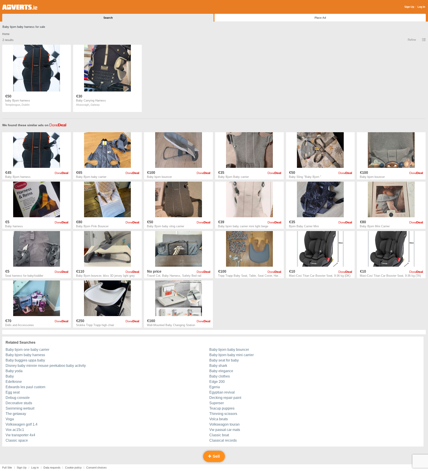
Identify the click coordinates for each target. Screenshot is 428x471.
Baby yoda (14, 371)
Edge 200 (217, 382)
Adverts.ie (19, 7)
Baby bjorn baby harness (25, 355)
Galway (95, 104)
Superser (216, 403)
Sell (216, 456)
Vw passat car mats (224, 430)
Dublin (26, 104)
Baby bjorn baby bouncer (229, 349)
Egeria (214, 387)
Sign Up (409, 6)
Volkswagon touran (224, 424)
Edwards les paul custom (25, 387)
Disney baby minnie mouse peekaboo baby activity (46, 365)
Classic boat (219, 435)
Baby (10, 376)
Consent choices (96, 467)
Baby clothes (219, 376)
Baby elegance (221, 371)
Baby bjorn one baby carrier (27, 349)
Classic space (17, 440)
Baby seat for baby (224, 360)
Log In (421, 6)
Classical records (223, 440)
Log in (35, 467)
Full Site (7, 467)
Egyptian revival (222, 392)
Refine (412, 39)
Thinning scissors (223, 414)
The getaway (16, 414)
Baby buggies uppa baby (25, 360)
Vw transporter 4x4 (20, 435)
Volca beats (218, 419)
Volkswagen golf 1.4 (21, 424)
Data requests (51, 467)
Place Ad (320, 17)
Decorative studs (19, 403)
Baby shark (218, 365)
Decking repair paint (225, 398)
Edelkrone (14, 382)
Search (108, 17)
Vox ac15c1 (15, 430)
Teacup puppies (222, 408)
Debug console (18, 398)
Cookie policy (73, 467)
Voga (10, 419)
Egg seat (13, 392)
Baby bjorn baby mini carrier (231, 355)
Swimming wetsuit (20, 408)
